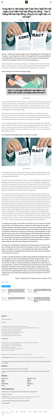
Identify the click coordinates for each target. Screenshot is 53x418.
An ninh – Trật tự (5, 378)
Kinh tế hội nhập (5, 383)
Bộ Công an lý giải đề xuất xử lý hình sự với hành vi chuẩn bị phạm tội (15, 368)
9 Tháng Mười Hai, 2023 (29, 19)
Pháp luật (29, 380)
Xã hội (28, 385)
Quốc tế (28, 381)
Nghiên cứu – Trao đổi (31, 378)
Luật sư (3, 385)
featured (6, 282)
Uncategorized (30, 383)
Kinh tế (3, 381)
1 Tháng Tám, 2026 (11, 294)
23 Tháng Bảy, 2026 (37, 293)
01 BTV (21, 19)
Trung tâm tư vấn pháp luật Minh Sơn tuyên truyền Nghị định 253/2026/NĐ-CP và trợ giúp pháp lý (42, 290)
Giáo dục (3, 380)
